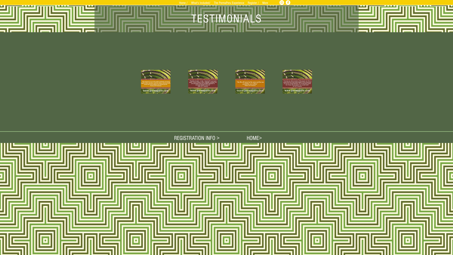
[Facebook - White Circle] (288, 2)
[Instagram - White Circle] (281, 2)
